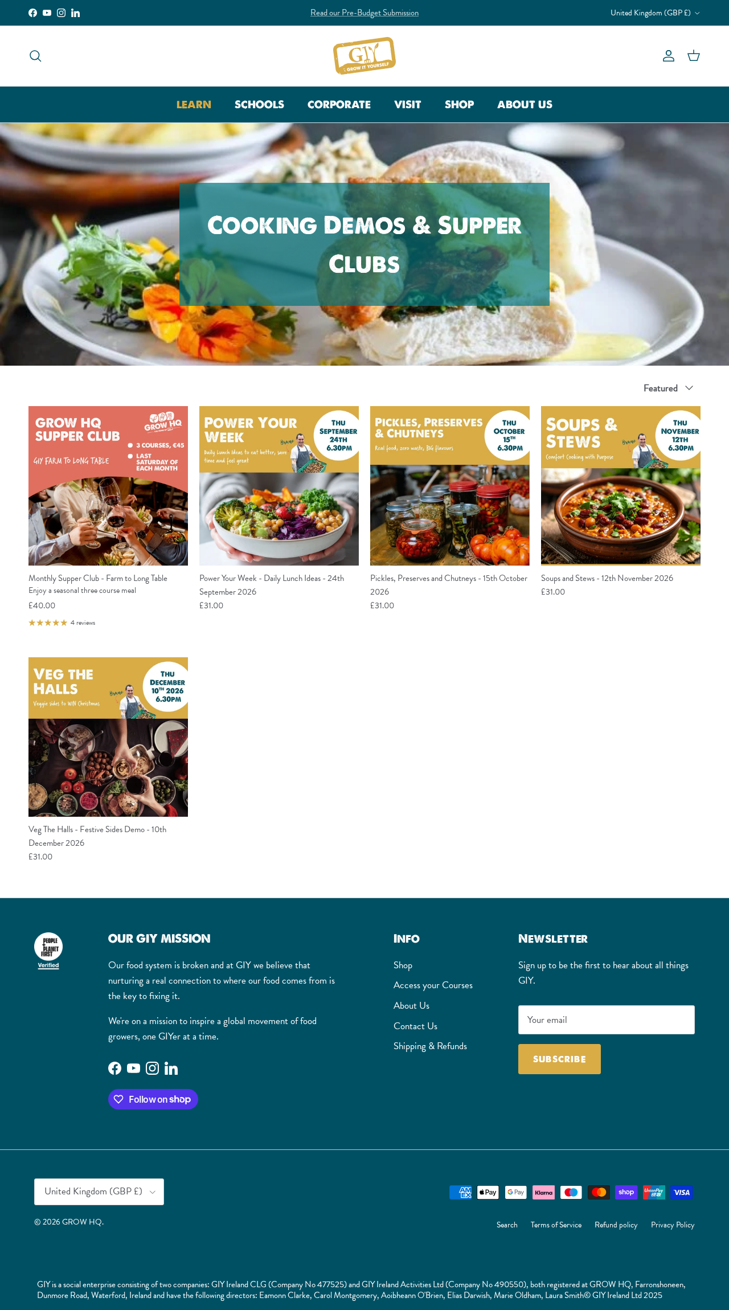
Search (507, 1224)
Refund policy (616, 1224)
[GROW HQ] (364, 56)
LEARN (194, 104)
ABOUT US (524, 104)
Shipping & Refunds (430, 1046)
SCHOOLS (259, 104)
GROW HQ (82, 1221)
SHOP (459, 104)
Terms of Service (556, 1224)
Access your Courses (433, 985)
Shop (403, 965)
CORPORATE (339, 104)
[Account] (666, 55)
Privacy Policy (673, 1224)
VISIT (407, 104)
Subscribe (559, 1059)
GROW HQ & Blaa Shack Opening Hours (364, 12)
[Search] (35, 55)
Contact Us (415, 1026)
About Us (411, 1005)
